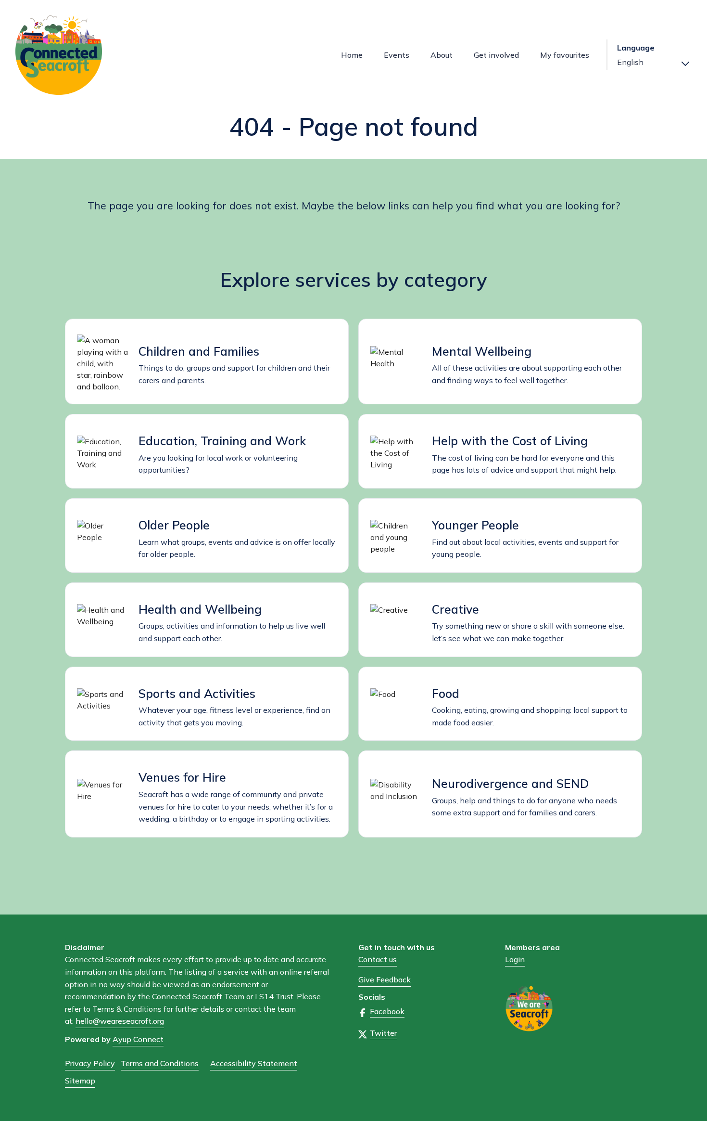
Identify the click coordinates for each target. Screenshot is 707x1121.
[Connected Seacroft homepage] (80, 55)
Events (396, 55)
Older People (174, 524)
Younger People (475, 524)
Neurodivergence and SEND (510, 783)
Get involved (496, 55)
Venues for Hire (182, 777)
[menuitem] (351, 54)
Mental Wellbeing (481, 351)
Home (352, 55)
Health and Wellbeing (200, 609)
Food (445, 693)
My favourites (564, 55)
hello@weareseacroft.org (120, 1021)
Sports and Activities (197, 693)
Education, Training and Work (222, 440)
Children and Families (199, 351)
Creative (455, 609)
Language (636, 47)
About (441, 55)
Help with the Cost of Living (510, 440)
